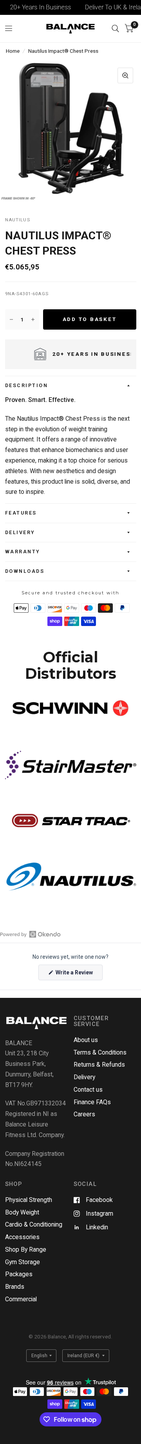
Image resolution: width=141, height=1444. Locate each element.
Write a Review (75, 974)
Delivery (20, 532)
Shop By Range (25, 1249)
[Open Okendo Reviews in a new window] (30, 934)
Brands (14, 1286)
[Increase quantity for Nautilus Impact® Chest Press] (33, 319)
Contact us (88, 1089)
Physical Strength (28, 1200)
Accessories (22, 1237)
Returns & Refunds (99, 1064)
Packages (19, 1274)
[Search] (115, 28)
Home (13, 51)
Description (26, 385)
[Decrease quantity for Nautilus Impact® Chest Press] (11, 319)
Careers (84, 1114)
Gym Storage (22, 1262)
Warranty (22, 551)
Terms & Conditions (100, 1052)
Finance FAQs (92, 1102)
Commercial (21, 1299)
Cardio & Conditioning (33, 1224)
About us (86, 1040)
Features (21, 513)
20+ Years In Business (34, 7)
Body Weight (22, 1212)
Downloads (25, 571)
